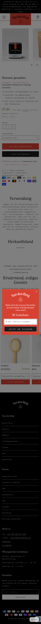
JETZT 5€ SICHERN (20, 329)
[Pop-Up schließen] (36, 291)
